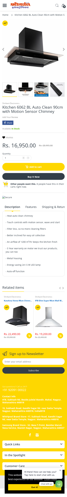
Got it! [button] (34, 487)
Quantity (6, 153)
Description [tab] (12, 207)
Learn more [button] (50, 479)
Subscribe (33, 370)
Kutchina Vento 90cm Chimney (18, 300)
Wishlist (9, 137)
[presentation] (60, 288)
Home (5, 14)
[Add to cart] (29, 335)
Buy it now (34, 176)
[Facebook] (30, 434)
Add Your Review (10, 117)
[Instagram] (37, 434)
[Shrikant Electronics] (20, 5)
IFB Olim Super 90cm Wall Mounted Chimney (49, 300)
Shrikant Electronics (10, 103)
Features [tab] (31, 207)
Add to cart (35, 166)
